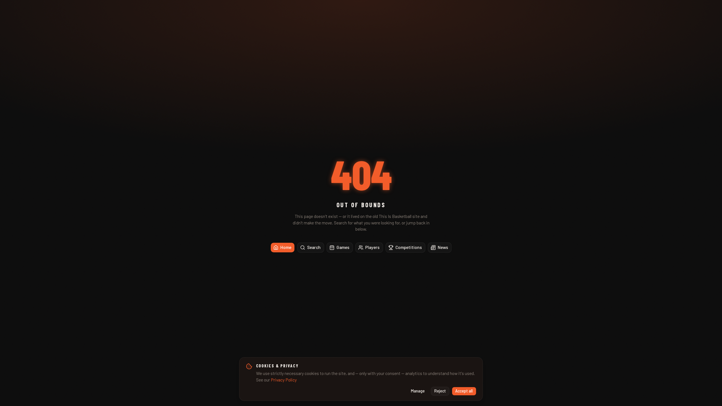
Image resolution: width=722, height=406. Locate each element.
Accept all (464, 391)
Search (314, 247)
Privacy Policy (284, 379)
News (443, 247)
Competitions (408, 247)
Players (372, 247)
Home (285, 247)
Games (342, 247)
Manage (418, 391)
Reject (440, 391)
